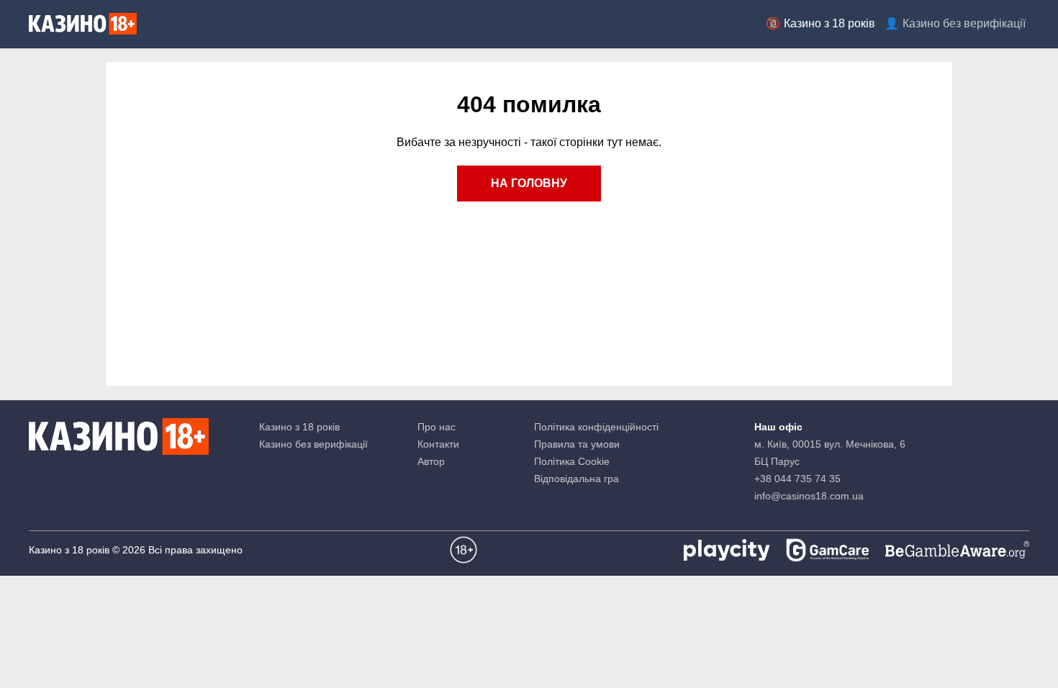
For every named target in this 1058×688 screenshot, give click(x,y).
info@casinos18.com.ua (809, 496)
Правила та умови (577, 444)
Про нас (436, 427)
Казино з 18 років (829, 23)
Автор (431, 461)
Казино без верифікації (964, 23)
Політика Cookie (572, 461)
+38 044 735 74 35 (797, 478)
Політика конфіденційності (596, 427)
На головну (529, 183)
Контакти (438, 444)
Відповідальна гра (576, 478)
